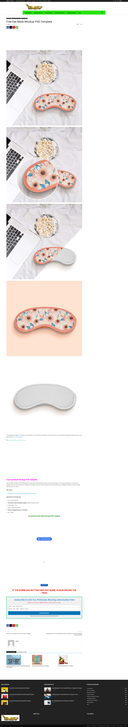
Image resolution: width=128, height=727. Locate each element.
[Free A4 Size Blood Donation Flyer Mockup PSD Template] (4, 696)
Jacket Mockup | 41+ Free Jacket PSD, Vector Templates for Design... (67, 688)
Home (7, 16)
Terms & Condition (119, 725)
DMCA (125, 725)
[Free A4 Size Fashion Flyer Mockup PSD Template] (4, 702)
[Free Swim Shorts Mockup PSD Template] (44, 660)
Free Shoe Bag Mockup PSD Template (65, 665)
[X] (117, 1)
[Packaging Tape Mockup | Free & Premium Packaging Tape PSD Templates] (18, 660)
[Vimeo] (119, 1)
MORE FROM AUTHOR (21, 652)
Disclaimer (113, 725)
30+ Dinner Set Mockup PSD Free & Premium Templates (18, 633)
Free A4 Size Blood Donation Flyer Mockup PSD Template (21, 694)
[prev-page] (7, 670)
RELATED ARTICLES (11, 652)
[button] (102, 12)
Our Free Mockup (24, 18)
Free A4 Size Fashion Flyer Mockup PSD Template (20, 700)
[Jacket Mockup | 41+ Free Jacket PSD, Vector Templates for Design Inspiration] (47, 689)
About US (89, 725)
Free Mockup (12, 16)
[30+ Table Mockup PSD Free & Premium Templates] (47, 702)
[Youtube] (121, 1)
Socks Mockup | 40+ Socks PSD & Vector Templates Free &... (65, 694)
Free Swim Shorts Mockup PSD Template (40, 665)
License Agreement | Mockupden (104, 725)
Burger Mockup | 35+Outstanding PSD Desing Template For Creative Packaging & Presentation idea (64, 634)
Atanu (9, 24)
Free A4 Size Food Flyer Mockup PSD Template (19, 688)
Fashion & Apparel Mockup (21, 16)
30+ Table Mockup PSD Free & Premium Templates (63, 700)
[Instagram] (115, 1)
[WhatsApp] (17, 27)
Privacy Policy (94, 725)
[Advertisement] (72, 7)
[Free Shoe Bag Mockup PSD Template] (70, 660)
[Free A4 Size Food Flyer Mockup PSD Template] (4, 689)
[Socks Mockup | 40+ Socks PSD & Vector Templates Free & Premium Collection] (47, 696)
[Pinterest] (14, 27)
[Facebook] (113, 1)
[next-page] (9, 670)
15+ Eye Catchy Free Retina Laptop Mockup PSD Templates (22, 493)
